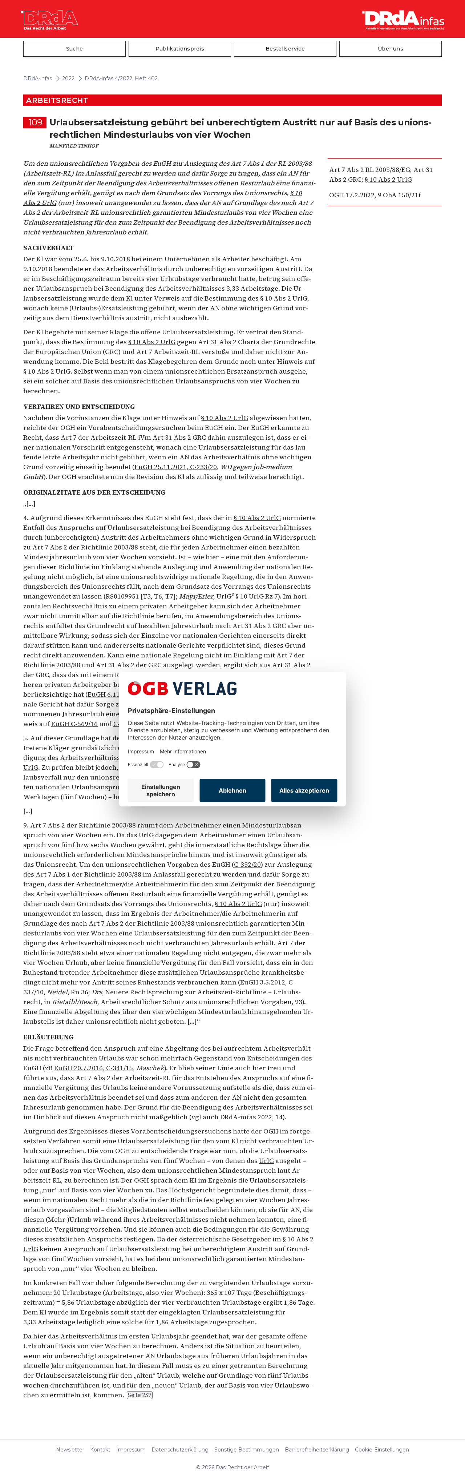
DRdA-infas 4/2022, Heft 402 (121, 79)
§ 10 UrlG (249, 596)
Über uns (390, 48)
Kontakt (100, 1449)
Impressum (131, 1449)
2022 (68, 79)
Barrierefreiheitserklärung (317, 1449)
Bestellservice (285, 48)
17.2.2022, (375, 195)
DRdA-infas (37, 79)
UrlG (224, 596)
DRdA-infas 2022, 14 (251, 1116)
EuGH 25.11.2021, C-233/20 (175, 466)
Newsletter (70, 1449)
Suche (74, 48)
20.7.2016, (93, 1067)
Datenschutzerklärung (180, 1449)
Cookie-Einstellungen (382, 1449)
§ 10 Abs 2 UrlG (388, 179)
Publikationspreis (180, 48)
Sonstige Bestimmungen (246, 1449)
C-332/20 (247, 864)
